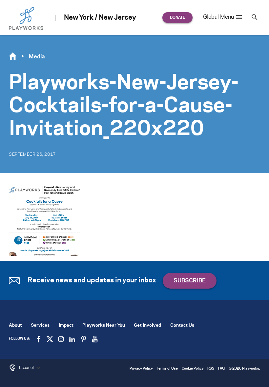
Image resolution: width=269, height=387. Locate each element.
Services (40, 325)
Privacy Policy (141, 368)
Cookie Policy (193, 368)
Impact (66, 325)
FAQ (221, 368)
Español (27, 368)
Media (37, 56)
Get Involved (147, 325)
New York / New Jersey (100, 17)
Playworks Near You (103, 325)
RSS (210, 368)
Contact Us (182, 325)
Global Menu (218, 17)
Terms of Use (167, 368)
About (15, 325)
